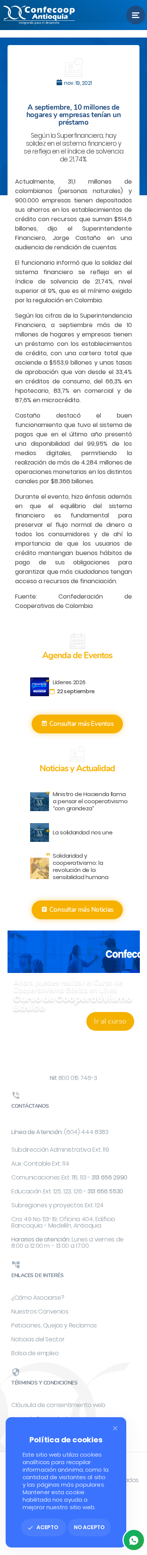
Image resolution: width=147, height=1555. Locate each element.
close (115, 1428)
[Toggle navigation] (135, 15)
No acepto (89, 1527)
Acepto (42, 1527)
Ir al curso (110, 1021)
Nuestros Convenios (40, 1311)
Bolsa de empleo (35, 1353)
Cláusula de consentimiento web (58, 1405)
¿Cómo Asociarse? (37, 1297)
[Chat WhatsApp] (133, 1540)
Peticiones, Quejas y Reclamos (54, 1325)
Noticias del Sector (37, 1339)
